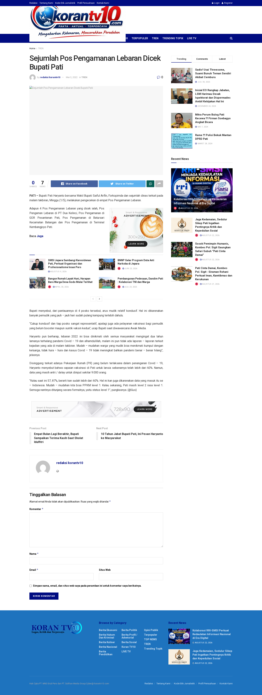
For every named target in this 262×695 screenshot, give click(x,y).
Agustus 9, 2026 (58, 271)
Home (32, 48)
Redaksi (33, 3)
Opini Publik (151, 630)
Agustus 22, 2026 (189, 208)
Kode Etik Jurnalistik (65, 3)
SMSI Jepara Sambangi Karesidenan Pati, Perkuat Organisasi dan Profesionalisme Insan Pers (69, 264)
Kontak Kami (103, 3)
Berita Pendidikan (105, 653)
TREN (155, 38)
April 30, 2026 (62, 287)
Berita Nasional (108, 646)
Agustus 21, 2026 (210, 284)
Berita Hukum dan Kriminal (107, 636)
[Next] (99, 298)
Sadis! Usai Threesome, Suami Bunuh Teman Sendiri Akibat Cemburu (213, 73)
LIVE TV (191, 38)
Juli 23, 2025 (130, 287)
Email (33, 569)
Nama (34, 553)
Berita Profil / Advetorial (129, 636)
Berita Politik (129, 630)
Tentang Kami (46, 3)
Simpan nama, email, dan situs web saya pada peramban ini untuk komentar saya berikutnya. (87, 585)
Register (228, 3)
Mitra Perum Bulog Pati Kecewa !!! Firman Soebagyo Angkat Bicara (213, 118)
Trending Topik (172, 38)
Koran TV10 (128, 646)
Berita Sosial (129, 642)
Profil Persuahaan (86, 3)
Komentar (36, 509)
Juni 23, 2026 (130, 268)
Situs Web (105, 569)
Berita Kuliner (107, 642)
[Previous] (93, 298)
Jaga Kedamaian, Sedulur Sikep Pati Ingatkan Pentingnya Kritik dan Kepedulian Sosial (212, 654)
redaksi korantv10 (50, 77)
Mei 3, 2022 (72, 77)
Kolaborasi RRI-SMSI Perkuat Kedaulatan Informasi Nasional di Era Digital (211, 634)
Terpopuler (140, 38)
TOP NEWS (150, 639)
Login (217, 3)
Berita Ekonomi (108, 630)
